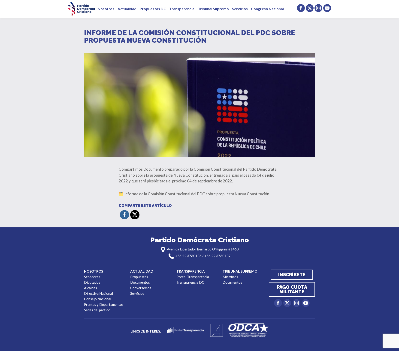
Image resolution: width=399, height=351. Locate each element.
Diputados (92, 282)
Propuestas (139, 277)
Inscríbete (291, 274)
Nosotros (106, 8)
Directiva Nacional (98, 293)
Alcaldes (90, 288)
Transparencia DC (190, 282)
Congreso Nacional (267, 8)
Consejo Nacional (97, 299)
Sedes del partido (97, 310)
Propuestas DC (153, 8)
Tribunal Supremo (213, 8)
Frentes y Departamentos (104, 304)
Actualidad (127, 8)
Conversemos (140, 288)
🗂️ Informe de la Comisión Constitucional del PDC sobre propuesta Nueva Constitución (194, 193)
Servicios (240, 8)
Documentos (140, 282)
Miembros (230, 277)
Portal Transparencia (192, 277)
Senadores (92, 277)
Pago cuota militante (292, 289)
